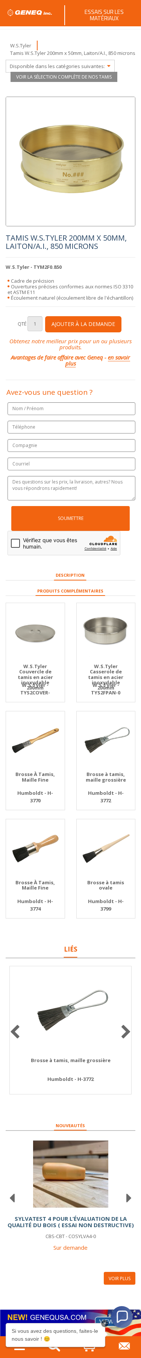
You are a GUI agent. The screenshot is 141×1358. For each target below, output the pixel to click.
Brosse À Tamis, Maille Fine (35, 776)
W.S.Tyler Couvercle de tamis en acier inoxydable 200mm (35, 677)
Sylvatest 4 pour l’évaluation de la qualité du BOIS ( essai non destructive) (71, 1222)
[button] (122, 1317)
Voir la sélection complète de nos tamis (64, 77)
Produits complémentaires (70, 591)
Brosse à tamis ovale (105, 885)
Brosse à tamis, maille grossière (106, 776)
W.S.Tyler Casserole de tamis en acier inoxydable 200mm (105, 677)
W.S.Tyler (20, 45)
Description (70, 575)
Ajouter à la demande (83, 323)
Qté (22, 323)
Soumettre (70, 518)
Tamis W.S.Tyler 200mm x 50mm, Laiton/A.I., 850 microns (72, 53)
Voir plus (119, 1278)
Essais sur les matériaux (104, 15)
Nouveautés (70, 1125)
